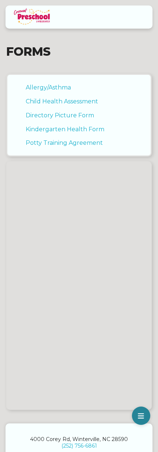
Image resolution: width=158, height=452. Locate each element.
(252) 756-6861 (79, 445)
